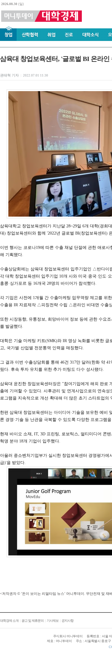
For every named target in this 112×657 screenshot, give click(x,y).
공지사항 (67, 620)
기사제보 (53, 620)
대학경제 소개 (9, 620)
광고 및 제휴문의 (33, 620)
